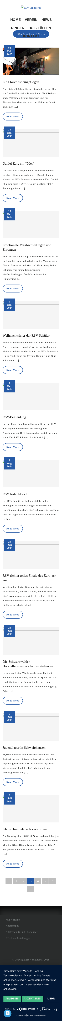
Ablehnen (12, 998)
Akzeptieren (32, 998)
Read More (12, 116)
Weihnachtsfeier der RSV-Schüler (26, 335)
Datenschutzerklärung (36, 1015)
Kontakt (31, 36)
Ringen (17, 28)
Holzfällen (39, 28)
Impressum (13, 925)
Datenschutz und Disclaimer (22, 932)
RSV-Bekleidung (14, 417)
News (47, 20)
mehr (51, 998)
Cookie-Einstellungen (18, 938)
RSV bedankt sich (15, 494)
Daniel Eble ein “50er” (18, 163)
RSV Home (13, 919)
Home (15, 20)
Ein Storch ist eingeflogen (21, 82)
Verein (31, 20)
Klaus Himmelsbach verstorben (25, 829)
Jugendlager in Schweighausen (24, 747)
